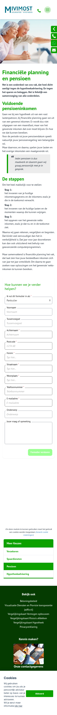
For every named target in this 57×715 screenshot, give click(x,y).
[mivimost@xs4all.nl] (54, 50)
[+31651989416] (54, 43)
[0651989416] (39, 10)
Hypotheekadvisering (18, 573)
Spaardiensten (14, 558)
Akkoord (39, 693)
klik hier (18, 706)
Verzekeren (12, 551)
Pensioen (11, 566)
